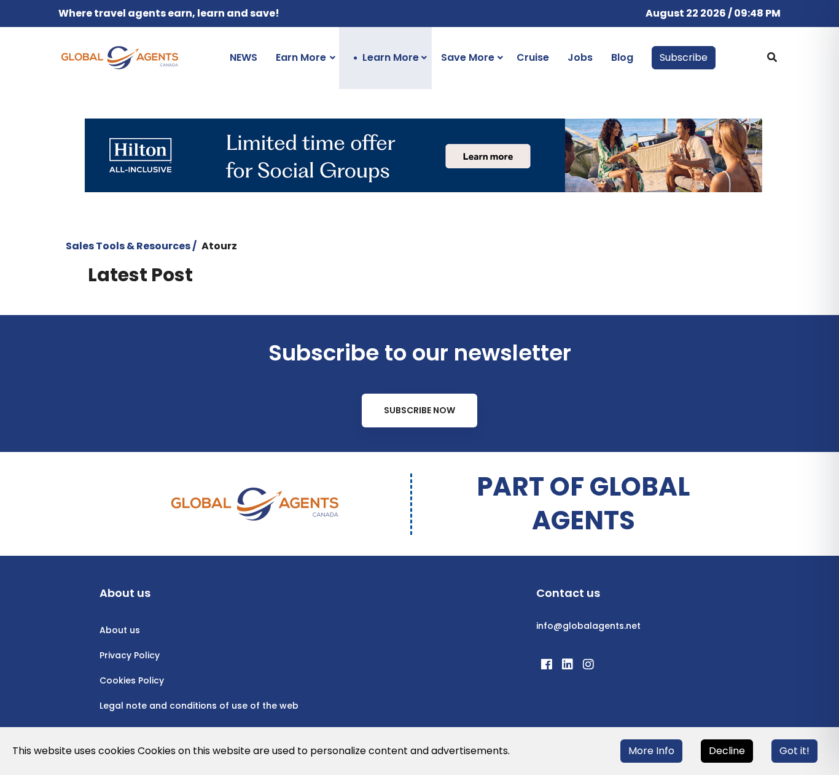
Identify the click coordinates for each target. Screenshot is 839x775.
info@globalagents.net (588, 625)
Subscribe (684, 57)
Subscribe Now (419, 410)
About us (120, 630)
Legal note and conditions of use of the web (199, 705)
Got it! (794, 751)
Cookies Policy (132, 680)
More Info (651, 751)
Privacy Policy (130, 655)
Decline (727, 751)
